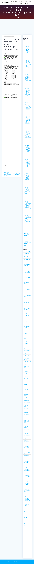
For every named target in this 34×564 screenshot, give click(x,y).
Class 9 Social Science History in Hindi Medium (28, 162)
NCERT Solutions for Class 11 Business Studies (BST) (27, 452)
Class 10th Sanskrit (27, 123)
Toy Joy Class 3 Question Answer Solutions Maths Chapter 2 (27, 246)
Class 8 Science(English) (27, 391)
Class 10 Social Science (27, 289)
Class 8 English (27, 176)
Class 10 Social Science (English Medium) (28, 117)
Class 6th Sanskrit (26, 371)
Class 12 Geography (26, 319)
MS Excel (27, 223)
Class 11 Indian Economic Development (27, 101)
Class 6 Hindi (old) (27, 206)
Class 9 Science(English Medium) (27, 145)
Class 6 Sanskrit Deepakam (27, 361)
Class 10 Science (27, 105)
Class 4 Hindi (27, 216)
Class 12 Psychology (27, 82)
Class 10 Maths (27, 110)
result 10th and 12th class (27, 513)
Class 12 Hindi (25, 321)
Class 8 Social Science (28, 180)
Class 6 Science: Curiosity (27, 364)
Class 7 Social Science (28, 188)
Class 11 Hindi (27, 102)
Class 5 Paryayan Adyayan (27, 350)
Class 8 (29, 1)
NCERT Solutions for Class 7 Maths (9, 36)
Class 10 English (27, 122)
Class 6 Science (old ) (28, 205)
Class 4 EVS (26, 215)
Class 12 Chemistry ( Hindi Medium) (28, 64)
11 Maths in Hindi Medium (27, 251)
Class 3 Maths (25, 333)
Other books (26, 3)
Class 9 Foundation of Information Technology (28, 158)
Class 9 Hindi (27, 147)
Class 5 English (26, 343)
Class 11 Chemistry (27, 89)
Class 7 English (26, 373)
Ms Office (26, 222)
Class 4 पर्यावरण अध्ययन (28, 217)
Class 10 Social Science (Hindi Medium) (28, 120)
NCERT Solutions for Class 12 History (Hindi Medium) (27, 490)
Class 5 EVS (25, 345)
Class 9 (25, 1)
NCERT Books (25, 438)
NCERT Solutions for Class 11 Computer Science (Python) (27, 459)
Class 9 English (27, 136)
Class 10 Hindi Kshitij (26, 275)
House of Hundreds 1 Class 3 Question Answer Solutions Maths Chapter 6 (27, 231)
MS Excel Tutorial (26, 433)
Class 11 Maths (27, 88)
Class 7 (12, 3)
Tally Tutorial (25, 517)
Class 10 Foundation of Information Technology (27, 125)
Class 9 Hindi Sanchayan (27, 402)
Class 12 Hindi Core (27, 81)
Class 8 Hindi (27, 175)
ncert (5, 2)
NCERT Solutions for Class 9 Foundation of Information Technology (27, 499)
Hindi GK (26, 219)
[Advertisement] (17, 28)
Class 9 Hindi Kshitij (26, 400)
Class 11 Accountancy (28, 87)
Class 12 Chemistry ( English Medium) (28, 67)
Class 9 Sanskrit (26, 408)
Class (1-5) (20, 3)
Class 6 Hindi (25, 353)
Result (24, 511)
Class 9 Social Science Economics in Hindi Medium (26, 418)
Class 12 (12, 1)
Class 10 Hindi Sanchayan (27, 277)
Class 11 (16, 1)
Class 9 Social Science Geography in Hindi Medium (26, 421)
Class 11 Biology (27, 92)
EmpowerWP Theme (23, 561)
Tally (26, 220)
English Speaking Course (27, 429)
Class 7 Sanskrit (27, 189)
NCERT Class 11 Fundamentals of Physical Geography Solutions (27, 441)
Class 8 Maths (27, 177)
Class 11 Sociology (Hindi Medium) (27, 94)
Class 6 (16, 3)
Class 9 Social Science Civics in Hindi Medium (28, 169)
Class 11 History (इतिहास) (27, 302)
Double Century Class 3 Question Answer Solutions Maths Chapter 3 (27, 242)
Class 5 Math (25, 348)
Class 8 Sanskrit (27, 178)
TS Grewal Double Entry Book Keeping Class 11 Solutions (27, 523)
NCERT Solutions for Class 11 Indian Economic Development (27, 470)
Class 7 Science (27, 187)
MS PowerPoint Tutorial (27, 435)
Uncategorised (25, 525)
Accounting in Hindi (27, 221)
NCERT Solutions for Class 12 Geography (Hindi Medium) (27, 487)
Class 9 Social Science (26, 412)
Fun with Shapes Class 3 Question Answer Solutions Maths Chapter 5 (27, 234)
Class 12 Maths (27, 53)
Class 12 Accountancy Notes (27, 49)
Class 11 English (27, 103)
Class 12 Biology (26, 313)
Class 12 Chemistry (27, 62)
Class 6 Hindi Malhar (28, 200)
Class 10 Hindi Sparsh (26, 279)
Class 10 (20, 1)
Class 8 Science (27, 179)
